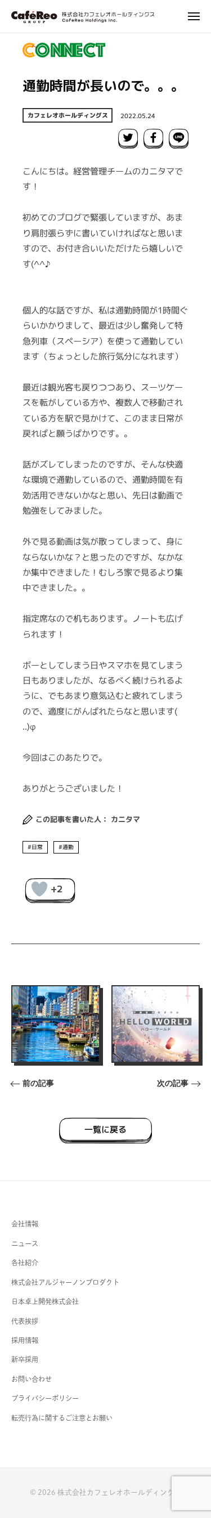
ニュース (24, 1243)
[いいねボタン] (39, 889)
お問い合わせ (31, 1379)
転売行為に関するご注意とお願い (62, 1417)
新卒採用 (24, 1359)
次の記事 (172, 1083)
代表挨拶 (24, 1321)
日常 (37, 846)
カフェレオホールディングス (68, 115)
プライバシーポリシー (45, 1398)
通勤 (68, 846)
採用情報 (24, 1340)
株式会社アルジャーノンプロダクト (65, 1282)
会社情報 (24, 1223)
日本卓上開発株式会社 (45, 1301)
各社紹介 (24, 1262)
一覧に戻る (105, 1129)
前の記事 (38, 1083)
